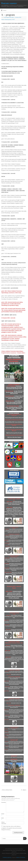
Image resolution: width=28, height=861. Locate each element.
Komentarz (2, 802)
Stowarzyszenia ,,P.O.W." (10, 19)
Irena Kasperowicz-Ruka (9, 17)
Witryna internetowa (2, 823)
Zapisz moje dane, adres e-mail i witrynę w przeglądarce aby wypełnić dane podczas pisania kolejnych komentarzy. (11, 828)
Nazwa (2, 814)
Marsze (3, 19)
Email (2, 818)
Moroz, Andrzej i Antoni (7, 789)
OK (24, 838)
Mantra (18, 857)
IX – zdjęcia (23, 789)
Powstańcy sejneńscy (9, 3)
